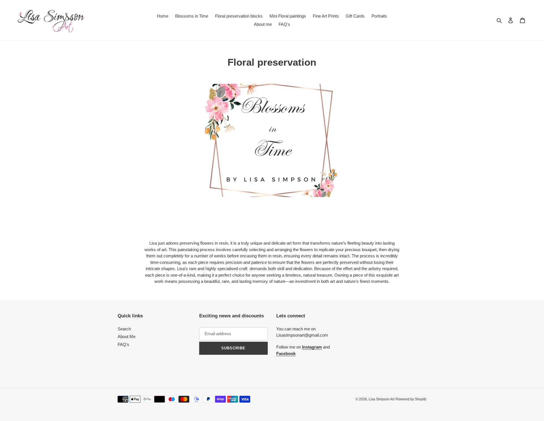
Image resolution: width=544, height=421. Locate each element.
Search (124, 328)
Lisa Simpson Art (381, 399)
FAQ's (123, 344)
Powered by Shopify (411, 399)
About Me (126, 336)
